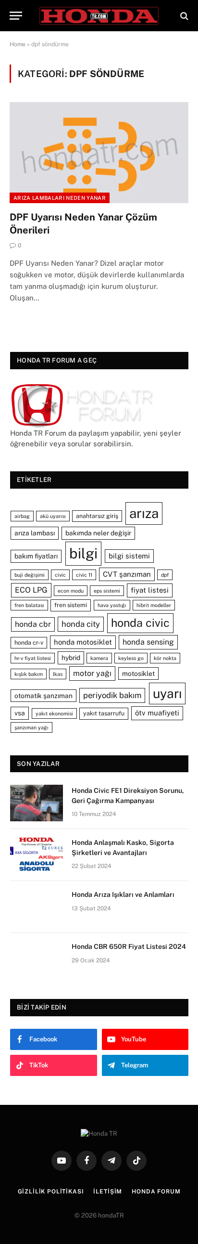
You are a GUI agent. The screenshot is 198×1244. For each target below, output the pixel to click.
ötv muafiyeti (157, 713)
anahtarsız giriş (97, 515)
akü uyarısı (53, 516)
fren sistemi (70, 605)
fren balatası (29, 605)
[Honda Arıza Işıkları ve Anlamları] (36, 907)
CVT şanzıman (127, 574)
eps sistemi (107, 591)
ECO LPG (31, 590)
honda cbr (33, 624)
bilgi (83, 553)
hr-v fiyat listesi (32, 658)
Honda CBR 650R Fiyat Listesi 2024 (129, 946)
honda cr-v (28, 642)
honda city (81, 624)
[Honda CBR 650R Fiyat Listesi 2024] (36, 959)
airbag (22, 516)
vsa (19, 713)
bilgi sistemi (129, 556)
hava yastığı (112, 605)
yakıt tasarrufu (103, 713)
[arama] (183, 15)
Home (17, 44)
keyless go (131, 658)
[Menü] (16, 15)
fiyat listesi (150, 590)
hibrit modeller (153, 605)
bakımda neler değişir (98, 533)
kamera (99, 658)
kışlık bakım (28, 674)
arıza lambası (34, 533)
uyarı (167, 693)
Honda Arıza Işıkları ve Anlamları (123, 894)
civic (60, 575)
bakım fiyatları (36, 556)
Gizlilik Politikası (51, 1191)
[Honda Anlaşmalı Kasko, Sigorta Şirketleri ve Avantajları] (36, 855)
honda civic (140, 622)
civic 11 (84, 575)
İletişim (107, 1191)
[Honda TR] (99, 15)
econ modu (71, 591)
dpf (165, 575)
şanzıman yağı (31, 727)
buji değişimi (29, 575)
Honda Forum (156, 1191)
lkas (57, 674)
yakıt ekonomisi (54, 713)
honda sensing (148, 642)
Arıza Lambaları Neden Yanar (59, 198)
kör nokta (165, 658)
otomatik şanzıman (43, 696)
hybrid (71, 657)
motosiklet (138, 673)
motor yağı (92, 673)
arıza (144, 513)
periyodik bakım (112, 695)
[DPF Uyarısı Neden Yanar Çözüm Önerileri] (99, 152)
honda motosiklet (83, 642)
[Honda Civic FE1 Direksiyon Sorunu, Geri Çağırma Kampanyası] (36, 803)
